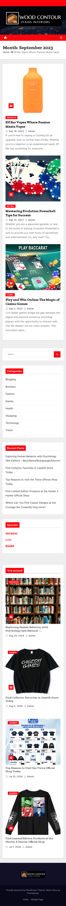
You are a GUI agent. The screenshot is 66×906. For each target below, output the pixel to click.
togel (9, 539)
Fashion (10, 393)
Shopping (11, 415)
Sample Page (37, 899)
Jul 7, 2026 (15, 847)
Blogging (11, 379)
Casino (10, 295)
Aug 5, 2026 (16, 706)
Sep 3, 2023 (16, 308)
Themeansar (33, 893)
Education (13, 582)
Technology (12, 422)
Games (10, 401)
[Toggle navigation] (61, 37)
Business (11, 386)
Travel (9, 430)
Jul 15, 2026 (16, 776)
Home (6, 52)
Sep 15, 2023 (16, 220)
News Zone (51, 890)
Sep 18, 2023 (16, 131)
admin (31, 131)
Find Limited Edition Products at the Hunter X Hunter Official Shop (29, 840)
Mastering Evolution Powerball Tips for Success (30, 213)
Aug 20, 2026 (17, 635)
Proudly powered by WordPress (21, 890)
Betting (10, 206)
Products (11, 117)
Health (9, 408)
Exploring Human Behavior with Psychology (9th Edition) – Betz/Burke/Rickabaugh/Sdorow (27, 630)
